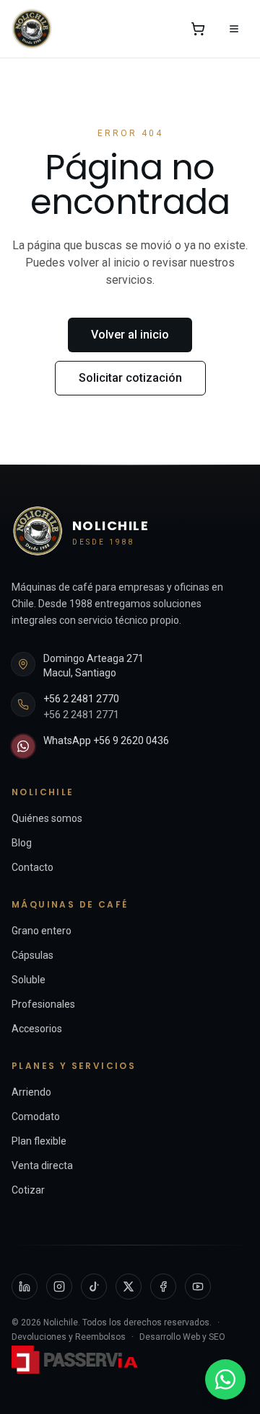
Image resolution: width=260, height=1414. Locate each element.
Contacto (32, 867)
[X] (129, 1286)
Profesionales (43, 1004)
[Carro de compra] (198, 29)
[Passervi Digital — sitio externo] (77, 1360)
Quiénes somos (47, 818)
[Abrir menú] (234, 28)
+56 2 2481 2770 (81, 698)
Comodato (36, 1116)
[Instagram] (59, 1286)
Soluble (29, 979)
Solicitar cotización (130, 378)
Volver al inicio (130, 334)
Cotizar (28, 1190)
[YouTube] (198, 1286)
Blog (22, 843)
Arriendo (31, 1092)
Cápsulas (32, 955)
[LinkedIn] (25, 1286)
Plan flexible (39, 1141)
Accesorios (37, 1028)
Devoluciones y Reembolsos (69, 1337)
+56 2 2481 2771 (81, 714)
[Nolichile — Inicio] (32, 29)
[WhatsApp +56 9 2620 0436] (225, 1379)
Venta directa (42, 1165)
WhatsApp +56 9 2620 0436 (106, 740)
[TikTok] (94, 1286)
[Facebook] (163, 1286)
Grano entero (42, 930)
